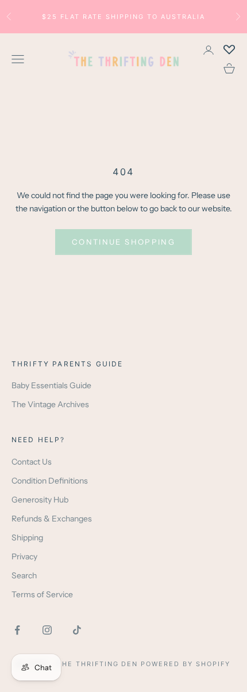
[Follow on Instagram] (47, 630)
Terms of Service (42, 594)
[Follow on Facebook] (17, 630)
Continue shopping (123, 241)
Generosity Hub (39, 499)
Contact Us (31, 462)
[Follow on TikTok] (77, 630)
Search (24, 575)
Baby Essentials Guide (51, 385)
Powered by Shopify (185, 664)
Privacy (24, 556)
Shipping (27, 537)
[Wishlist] (229, 50)
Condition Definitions (49, 480)
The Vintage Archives (50, 404)
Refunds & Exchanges (51, 518)
